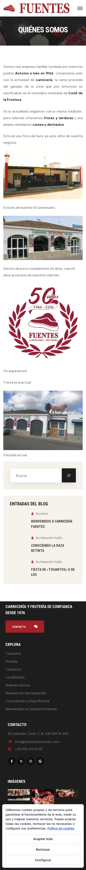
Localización (15, 677)
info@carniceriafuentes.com (37, 742)
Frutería (11, 661)
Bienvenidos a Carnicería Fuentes (31, 709)
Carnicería (13, 653)
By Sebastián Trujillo (49, 537)
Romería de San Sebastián (26, 693)
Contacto (13, 669)
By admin (42, 513)
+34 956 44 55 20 (29, 749)
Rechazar (43, 849)
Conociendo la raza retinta (27, 701)
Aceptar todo (43, 839)
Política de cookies (61, 828)
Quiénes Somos (18, 685)
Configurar (43, 860)
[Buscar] (69, 475)
